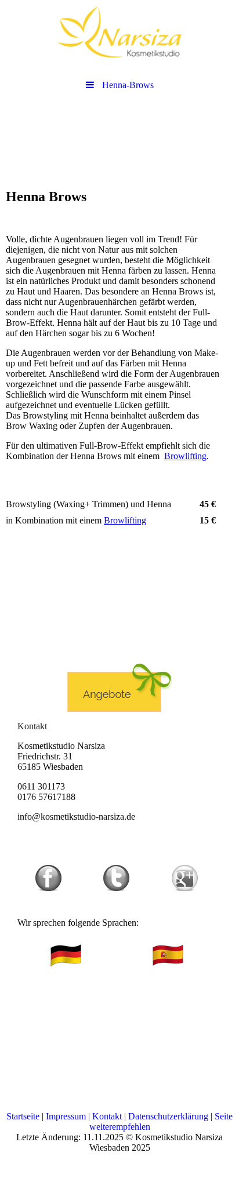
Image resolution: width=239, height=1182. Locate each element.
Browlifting (185, 456)
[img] (119, 32)
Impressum (66, 1116)
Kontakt (107, 1116)
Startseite (22, 1116)
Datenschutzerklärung (168, 1116)
